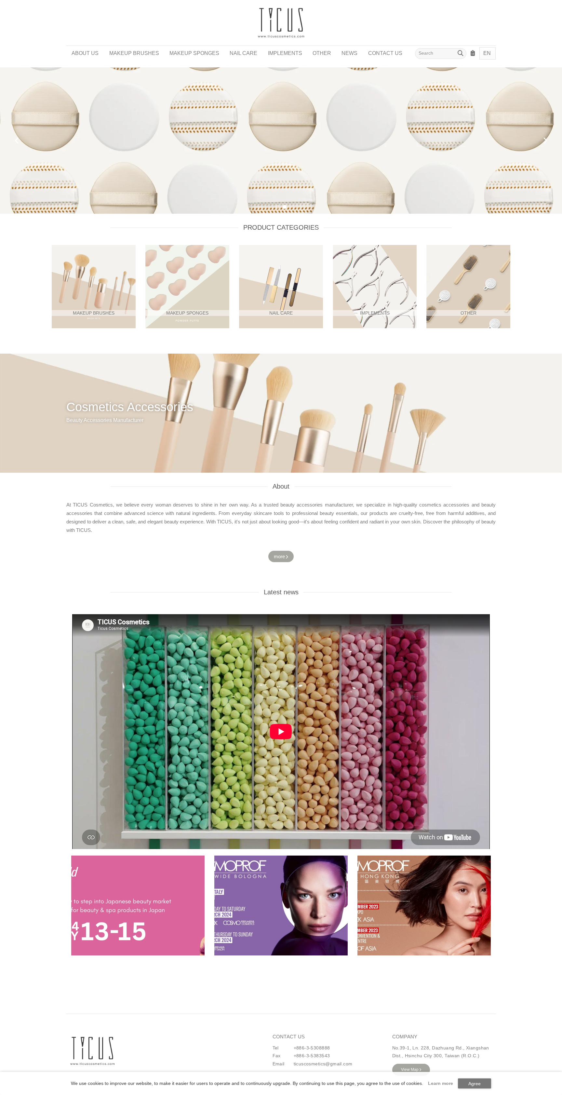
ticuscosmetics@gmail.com (323, 1063)
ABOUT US (85, 53)
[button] (277, 207)
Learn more (440, 1083)
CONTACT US (385, 53)
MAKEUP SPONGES (194, 53)
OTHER (322, 53)
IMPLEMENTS (285, 53)
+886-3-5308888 (312, 1047)
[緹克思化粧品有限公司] (92, 1051)
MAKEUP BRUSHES (134, 53)
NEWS (349, 53)
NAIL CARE (243, 53)
